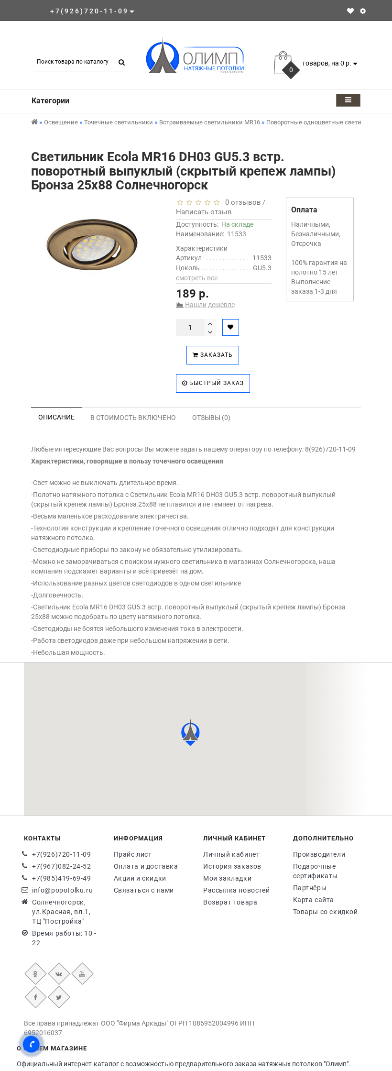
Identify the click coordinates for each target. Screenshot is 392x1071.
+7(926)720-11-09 (61, 854)
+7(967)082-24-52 (61, 866)
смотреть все (197, 278)
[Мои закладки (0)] (350, 11)
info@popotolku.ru (62, 890)
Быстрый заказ (215, 383)
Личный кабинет (231, 854)
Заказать (215, 355)
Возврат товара (230, 902)
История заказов (232, 866)
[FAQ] (363, 11)
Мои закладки (227, 878)
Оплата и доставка (146, 866)
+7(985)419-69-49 (61, 878)
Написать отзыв (204, 212)
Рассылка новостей (236, 890)
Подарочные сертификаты (315, 871)
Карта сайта (314, 900)
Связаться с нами (144, 890)
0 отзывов (241, 202)
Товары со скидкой (325, 912)
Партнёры (310, 888)
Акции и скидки (140, 878)
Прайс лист (133, 854)
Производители (319, 854)
